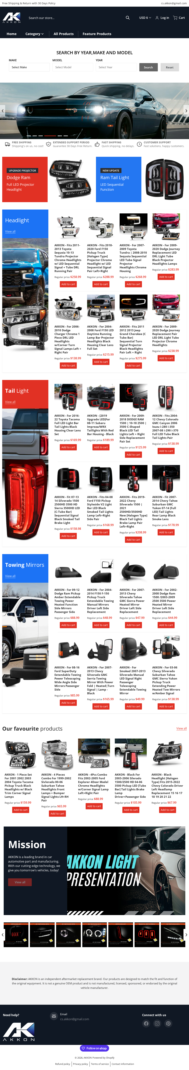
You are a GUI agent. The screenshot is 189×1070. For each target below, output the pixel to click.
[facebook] (146, 1023)
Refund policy (62, 1064)
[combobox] (79, 18)
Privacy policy (80, 1064)
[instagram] (157, 1023)
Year (99, 60)
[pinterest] (168, 1023)
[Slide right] (186, 111)
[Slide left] (2, 111)
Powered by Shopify (103, 1057)
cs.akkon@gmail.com (174, 3)
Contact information (123, 1064)
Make (13, 60)
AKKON (88, 1057)
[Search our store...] (127, 18)
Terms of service (100, 1064)
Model (57, 60)
